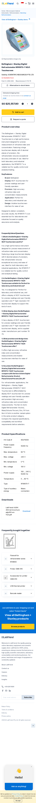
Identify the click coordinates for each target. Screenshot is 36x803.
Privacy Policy (16, 794)
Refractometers (14, 13)
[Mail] (6, 690)
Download (26, 511)
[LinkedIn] (10, 690)
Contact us (5, 668)
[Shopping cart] (29, 3)
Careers (4, 672)
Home (3, 11)
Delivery (4, 676)
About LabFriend (7, 665)
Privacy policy (6, 716)
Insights (4, 679)
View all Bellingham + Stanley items (15, 20)
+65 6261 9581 (9, 686)
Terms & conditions (8, 709)
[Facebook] (3, 690)
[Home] (8, 3)
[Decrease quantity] (22, 103)
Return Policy (6, 706)
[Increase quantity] (32, 103)
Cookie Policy (19, 796)
